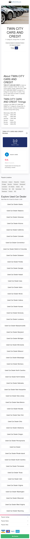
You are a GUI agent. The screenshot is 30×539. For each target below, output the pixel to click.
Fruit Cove (4, 189)
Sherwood (4, 191)
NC (15, 191)
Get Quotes (15, 536)
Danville (10, 184)
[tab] (15, 132)
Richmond (4, 182)
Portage (4, 184)
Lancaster (4, 186)
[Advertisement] (15, 64)
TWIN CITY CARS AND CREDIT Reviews (12, 132)
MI (22, 186)
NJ (9, 189)
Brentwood (22, 184)
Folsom (10, 191)
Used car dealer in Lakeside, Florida (15, 43)
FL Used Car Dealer (15, 45)
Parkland (16, 184)
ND (13, 189)
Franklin (23, 182)
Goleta (17, 186)
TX (24, 189)
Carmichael (18, 189)
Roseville (16, 182)
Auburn (10, 182)
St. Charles (11, 186)
